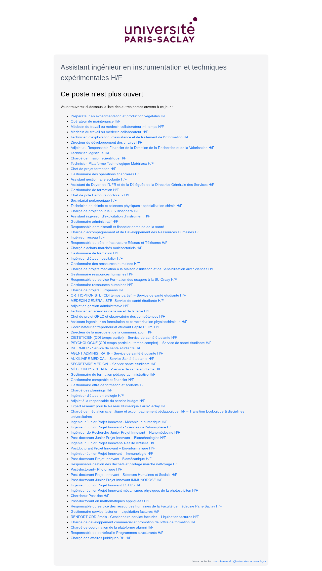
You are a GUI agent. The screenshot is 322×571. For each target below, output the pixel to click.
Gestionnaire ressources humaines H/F (102, 274)
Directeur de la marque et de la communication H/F (111, 332)
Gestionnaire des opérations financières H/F (106, 174)
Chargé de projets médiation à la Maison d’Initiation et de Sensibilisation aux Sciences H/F (142, 269)
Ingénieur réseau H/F (88, 237)
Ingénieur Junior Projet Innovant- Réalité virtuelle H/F (113, 443)
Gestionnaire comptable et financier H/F (102, 380)
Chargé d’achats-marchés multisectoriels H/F (106, 248)
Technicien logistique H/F (90, 153)
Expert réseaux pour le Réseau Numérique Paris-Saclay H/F (119, 406)
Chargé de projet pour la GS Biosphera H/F (105, 211)
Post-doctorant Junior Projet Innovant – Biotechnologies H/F (118, 438)
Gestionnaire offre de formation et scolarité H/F (108, 385)
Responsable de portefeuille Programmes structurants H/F (117, 533)
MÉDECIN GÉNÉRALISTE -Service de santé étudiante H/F (117, 301)
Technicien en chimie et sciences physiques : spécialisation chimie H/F (126, 206)
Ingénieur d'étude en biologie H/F (97, 395)
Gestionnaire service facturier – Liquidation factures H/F (115, 511)
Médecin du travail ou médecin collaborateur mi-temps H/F (117, 127)
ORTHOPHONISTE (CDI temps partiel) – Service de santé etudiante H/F (128, 295)
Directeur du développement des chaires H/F (106, 142)
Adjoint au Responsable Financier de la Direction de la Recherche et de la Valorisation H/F (142, 148)
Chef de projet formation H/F (93, 169)
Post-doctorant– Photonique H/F (96, 469)
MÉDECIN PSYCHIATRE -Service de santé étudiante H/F (116, 369)
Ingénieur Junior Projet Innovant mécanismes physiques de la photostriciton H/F (134, 490)
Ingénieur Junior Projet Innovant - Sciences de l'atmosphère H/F (122, 427)
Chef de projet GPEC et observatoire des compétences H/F (118, 316)
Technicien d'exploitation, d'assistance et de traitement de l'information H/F (130, 137)
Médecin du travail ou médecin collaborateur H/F (109, 132)
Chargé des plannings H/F (91, 390)
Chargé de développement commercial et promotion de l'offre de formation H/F (133, 522)
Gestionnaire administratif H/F (94, 221)
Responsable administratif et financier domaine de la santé (117, 227)
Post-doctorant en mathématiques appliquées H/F (110, 501)
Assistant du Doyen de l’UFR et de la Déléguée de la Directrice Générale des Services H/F (142, 185)
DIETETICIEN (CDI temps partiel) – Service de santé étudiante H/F (124, 337)
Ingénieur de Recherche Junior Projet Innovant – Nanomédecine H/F (125, 432)
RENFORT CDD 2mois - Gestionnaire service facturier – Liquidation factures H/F (135, 517)
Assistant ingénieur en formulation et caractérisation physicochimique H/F (129, 322)
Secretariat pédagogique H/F (94, 200)
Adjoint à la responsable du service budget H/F (108, 401)
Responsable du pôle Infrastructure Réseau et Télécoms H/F (119, 243)
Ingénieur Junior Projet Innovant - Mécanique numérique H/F (119, 422)
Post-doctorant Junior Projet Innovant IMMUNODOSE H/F (117, 480)
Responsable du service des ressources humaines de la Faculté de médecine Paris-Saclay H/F (146, 506)
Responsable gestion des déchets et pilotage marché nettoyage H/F (125, 464)
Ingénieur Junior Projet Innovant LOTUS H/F (106, 485)
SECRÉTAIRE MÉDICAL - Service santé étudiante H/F (113, 364)
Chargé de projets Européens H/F (98, 290)
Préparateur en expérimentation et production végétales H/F (119, 116)
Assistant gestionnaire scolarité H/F (99, 179)
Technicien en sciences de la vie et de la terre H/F (110, 311)
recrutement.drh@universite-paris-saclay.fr (240, 561)
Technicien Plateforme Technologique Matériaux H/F (112, 163)
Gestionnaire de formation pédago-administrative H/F (113, 374)
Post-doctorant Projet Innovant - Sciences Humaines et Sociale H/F (124, 475)
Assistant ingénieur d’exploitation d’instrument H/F (110, 216)
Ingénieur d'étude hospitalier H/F (97, 258)
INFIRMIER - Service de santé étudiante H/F (106, 348)
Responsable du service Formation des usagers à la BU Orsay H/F (124, 279)
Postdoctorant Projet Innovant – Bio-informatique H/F (113, 448)
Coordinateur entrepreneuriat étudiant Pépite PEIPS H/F (115, 327)
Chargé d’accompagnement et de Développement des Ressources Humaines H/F (136, 232)
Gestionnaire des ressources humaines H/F (105, 264)
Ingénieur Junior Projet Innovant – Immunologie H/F (112, 453)
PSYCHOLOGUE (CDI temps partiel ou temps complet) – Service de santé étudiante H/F (141, 343)
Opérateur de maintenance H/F (95, 121)
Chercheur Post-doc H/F (90, 496)
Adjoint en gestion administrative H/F (100, 306)
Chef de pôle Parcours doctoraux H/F (100, 195)
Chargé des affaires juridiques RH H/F (101, 538)
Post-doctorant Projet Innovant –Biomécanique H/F (111, 459)
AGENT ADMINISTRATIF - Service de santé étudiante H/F (117, 353)
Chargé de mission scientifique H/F (98, 158)
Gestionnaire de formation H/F (95, 190)
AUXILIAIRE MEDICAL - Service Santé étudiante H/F (112, 359)
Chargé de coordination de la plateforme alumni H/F (112, 527)
